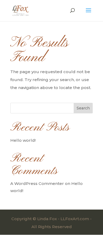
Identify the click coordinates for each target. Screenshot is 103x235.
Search (83, 108)
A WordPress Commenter (37, 183)
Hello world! (23, 140)
